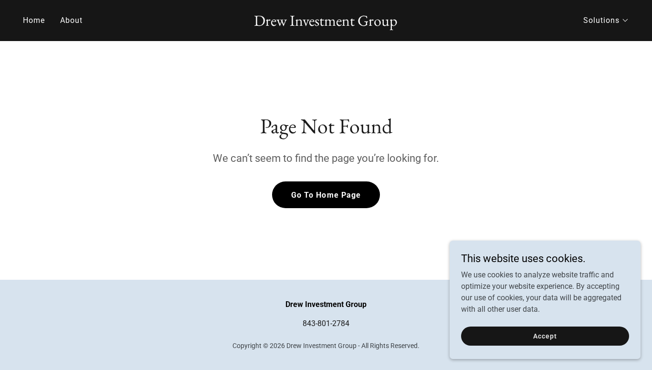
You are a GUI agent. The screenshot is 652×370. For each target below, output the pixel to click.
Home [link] (34, 20)
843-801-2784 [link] (326, 323)
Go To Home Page (325, 195)
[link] (326, 23)
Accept (545, 335)
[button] (606, 20)
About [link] (71, 20)
